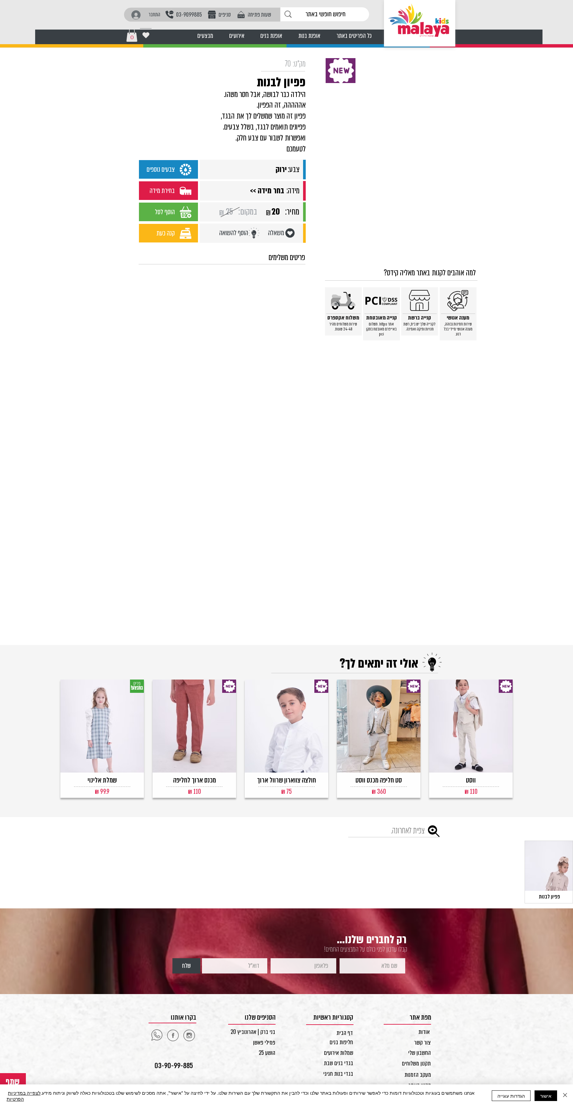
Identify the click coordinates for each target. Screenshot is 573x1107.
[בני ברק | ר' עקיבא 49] (189, 1035)
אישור (545, 1095)
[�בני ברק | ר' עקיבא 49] (157, 1035)
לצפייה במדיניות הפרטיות (23, 1095)
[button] (132, 35)
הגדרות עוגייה (511, 1095)
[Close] (565, 1096)
